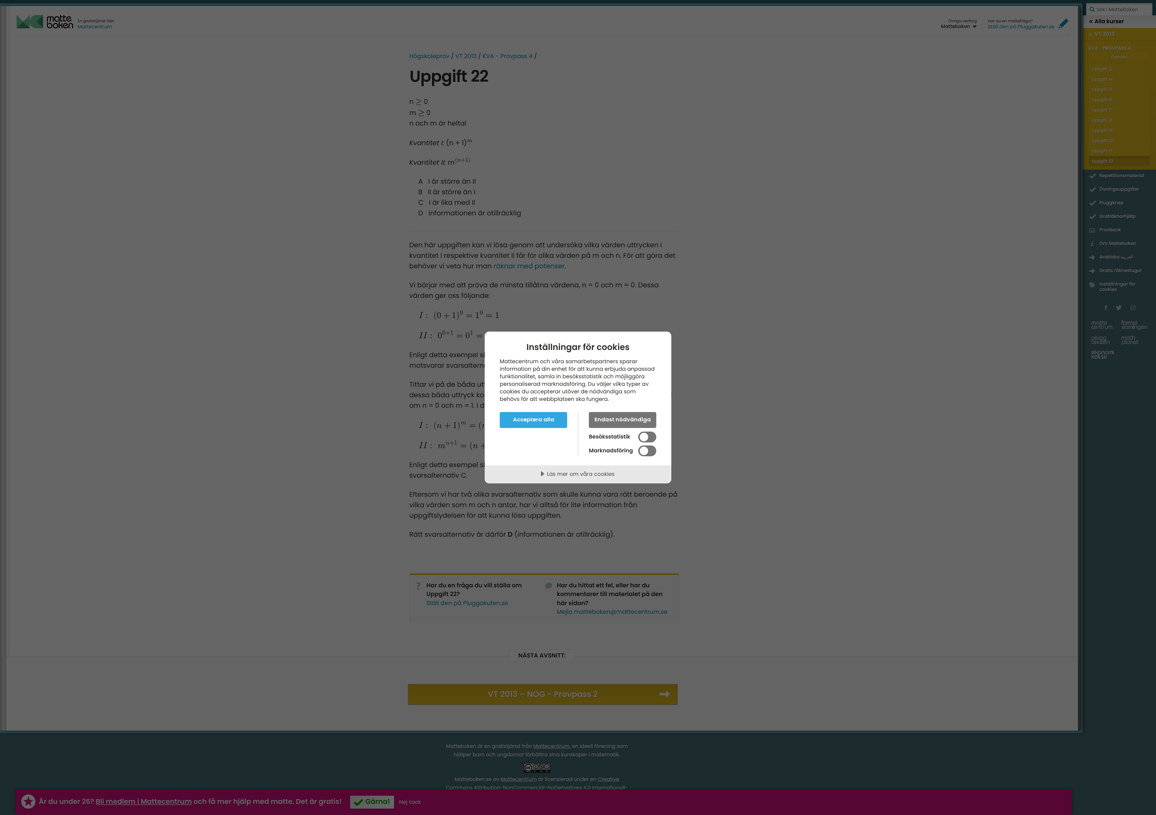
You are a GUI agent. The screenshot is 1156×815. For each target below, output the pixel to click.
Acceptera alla (533, 419)
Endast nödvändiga (623, 419)
